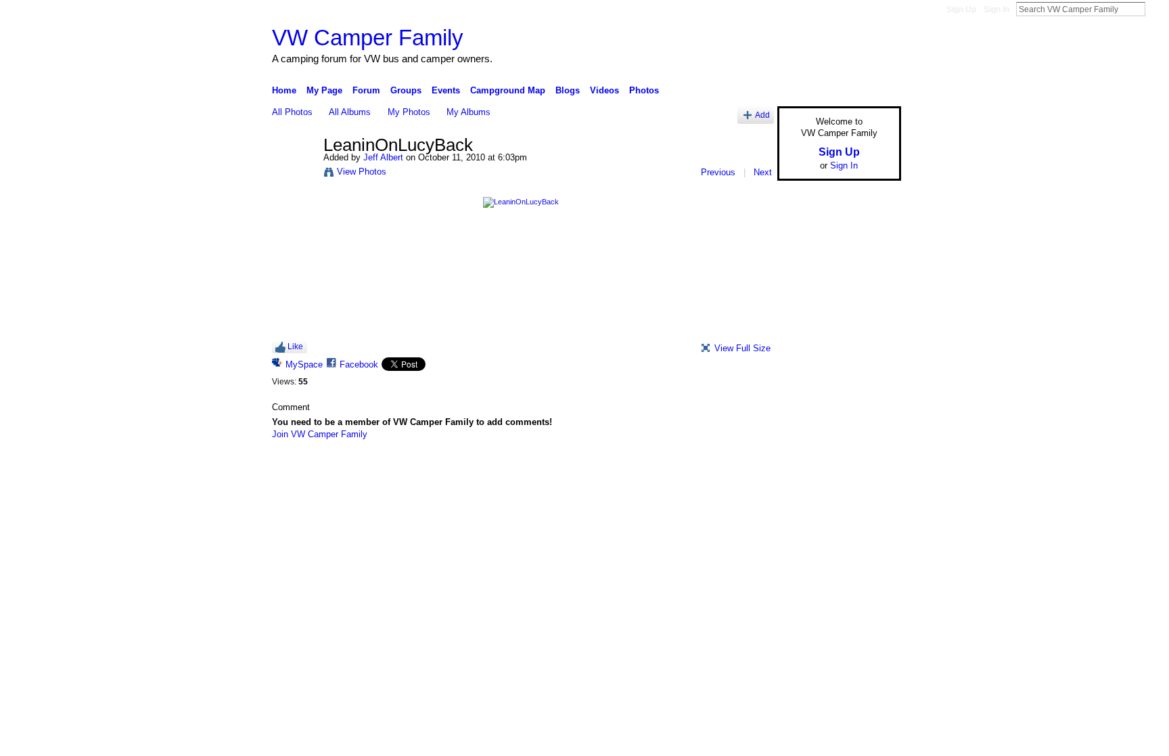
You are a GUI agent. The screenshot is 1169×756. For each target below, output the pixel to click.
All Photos (292, 112)
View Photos (361, 171)
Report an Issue (801, 469)
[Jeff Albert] (293, 174)
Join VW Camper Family (319, 434)
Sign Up (961, 9)
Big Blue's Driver (374, 469)
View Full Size (742, 348)
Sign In (996, 9)
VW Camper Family (367, 37)
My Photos (409, 112)
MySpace (304, 364)
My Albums (468, 112)
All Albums (350, 112)
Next (763, 172)
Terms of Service (870, 469)
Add (762, 114)
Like (295, 346)
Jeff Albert (383, 157)
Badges (747, 469)
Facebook (359, 364)
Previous (718, 172)
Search (1156, 9)
